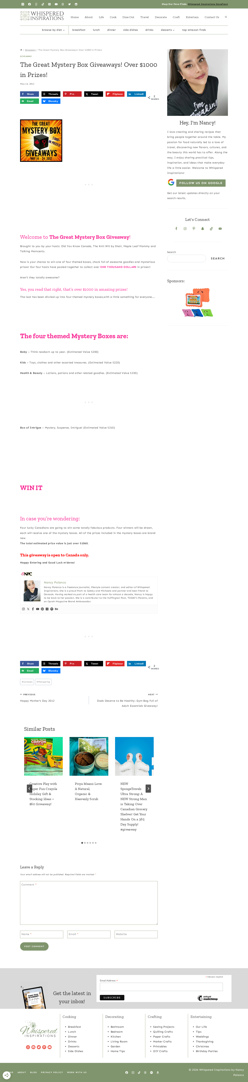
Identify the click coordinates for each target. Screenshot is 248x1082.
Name (26, 934)
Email (73, 934)
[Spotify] (51, 609)
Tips (198, 1031)
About (89, 17)
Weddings (202, 1036)
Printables (160, 1046)
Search (171, 252)
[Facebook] (29, 4)
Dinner (111, 29)
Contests (27, 682)
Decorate (161, 17)
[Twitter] (69, 4)
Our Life (201, 1026)
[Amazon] (157, 1072)
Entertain (192, 17)
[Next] (148, 789)
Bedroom (117, 1031)
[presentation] (43, 756)
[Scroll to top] (240, 1069)
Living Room (119, 1041)
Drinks (149, 29)
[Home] (21, 50)
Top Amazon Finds (194, 29)
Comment (29, 884)
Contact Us (212, 17)
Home (75, 17)
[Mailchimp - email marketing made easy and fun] (207, 1000)
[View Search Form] (226, 17)
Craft (176, 17)
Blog (33, 1072)
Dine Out (128, 17)
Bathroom (117, 1026)
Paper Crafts (161, 1036)
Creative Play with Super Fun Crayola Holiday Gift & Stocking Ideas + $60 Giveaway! (43, 794)
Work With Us (77, 1072)
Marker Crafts (162, 1041)
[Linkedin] (76, 4)
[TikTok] (43, 4)
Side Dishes (130, 29)
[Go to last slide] (29, 789)
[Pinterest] (49, 4)
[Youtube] (37, 609)
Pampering (43, 682)
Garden (115, 1046)
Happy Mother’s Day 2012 (37, 697)
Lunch (96, 29)
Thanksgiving (205, 1041)
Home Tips (118, 1051)
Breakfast (78, 29)
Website (121, 934)
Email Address (109, 980)
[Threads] (62, 4)
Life (101, 17)
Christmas (202, 1046)
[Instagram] (22, 4)
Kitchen (116, 1036)
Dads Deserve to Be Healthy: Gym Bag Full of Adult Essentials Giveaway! (127, 700)
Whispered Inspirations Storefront (208, 4)
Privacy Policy (52, 1072)
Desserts (73, 1046)
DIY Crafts (160, 1051)
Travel (144, 17)
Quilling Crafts (163, 1031)
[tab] (82, 843)
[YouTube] (56, 4)
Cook (113, 17)
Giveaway (26, 56)
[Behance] (56, 609)
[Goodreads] (36, 4)
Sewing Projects (163, 1026)
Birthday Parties (207, 1051)
